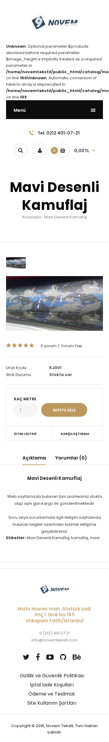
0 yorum (49, 346)
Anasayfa (31, 217)
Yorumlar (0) (71, 458)
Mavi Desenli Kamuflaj (65, 217)
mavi (95, 538)
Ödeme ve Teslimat (51, 693)
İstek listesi (25, 433)
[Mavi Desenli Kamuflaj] (54, 303)
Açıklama (34, 458)
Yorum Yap (71, 346)
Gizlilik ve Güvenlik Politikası (52, 675)
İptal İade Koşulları (52, 684)
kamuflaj (79, 538)
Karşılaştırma (75, 433)
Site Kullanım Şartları (51, 702)
